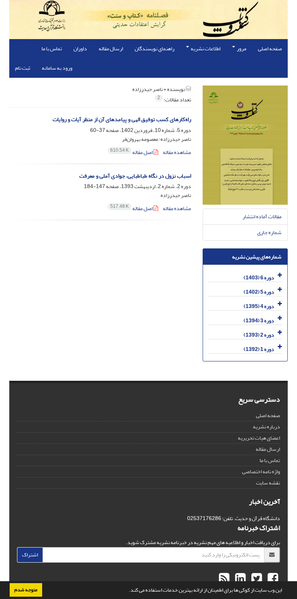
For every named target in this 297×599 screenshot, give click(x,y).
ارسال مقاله (111, 48)
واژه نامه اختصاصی (261, 471)
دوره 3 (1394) (259, 320)
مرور (241, 48)
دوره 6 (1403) (259, 277)
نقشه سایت (268, 482)
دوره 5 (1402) (259, 292)
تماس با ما (51, 48)
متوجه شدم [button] (26, 589)
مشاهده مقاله (177, 152)
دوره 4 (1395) (259, 306)
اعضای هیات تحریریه (259, 438)
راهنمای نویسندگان (154, 48)
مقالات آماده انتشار (262, 216)
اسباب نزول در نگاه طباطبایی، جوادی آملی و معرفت (135, 175)
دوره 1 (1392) (259, 349)
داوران (80, 48)
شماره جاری (269, 232)
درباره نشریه (266, 426)
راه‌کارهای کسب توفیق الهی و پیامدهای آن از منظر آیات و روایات (122, 119)
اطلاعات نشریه (205, 48)
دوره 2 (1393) (259, 335)
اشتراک (30, 554)
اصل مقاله (132, 152)
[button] (127, 591)
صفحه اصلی (270, 48)
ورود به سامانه (57, 68)
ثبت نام (22, 68)
